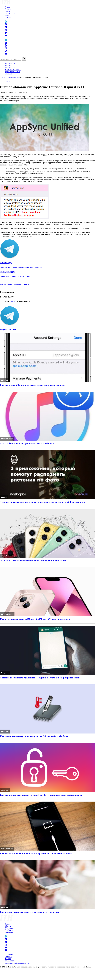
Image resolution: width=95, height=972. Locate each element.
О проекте (9, 955)
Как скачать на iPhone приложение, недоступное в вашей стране (32, 385)
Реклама (8, 959)
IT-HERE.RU (4, 77)
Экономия (9, 932)
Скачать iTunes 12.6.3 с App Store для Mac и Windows (27, 443)
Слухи (7, 11)
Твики (7, 81)
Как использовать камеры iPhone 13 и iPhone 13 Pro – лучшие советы (35, 619)
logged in (13, 301)
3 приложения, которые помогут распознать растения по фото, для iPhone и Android (42, 502)
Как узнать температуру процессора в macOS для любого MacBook (34, 736)
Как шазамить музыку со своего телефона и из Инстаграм (29, 912)
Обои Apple (9, 928)
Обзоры (8, 926)
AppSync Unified (14, 77)
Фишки (8, 15)
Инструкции (10, 13)
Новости (8, 9)
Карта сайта (9, 961)
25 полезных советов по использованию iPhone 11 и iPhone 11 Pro (33, 560)
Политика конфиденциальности (17, 963)
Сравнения (9, 17)
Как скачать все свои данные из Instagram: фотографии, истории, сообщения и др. (41, 795)
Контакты (8, 957)
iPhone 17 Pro (10, 68)
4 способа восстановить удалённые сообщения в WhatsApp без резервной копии (40, 677)
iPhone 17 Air (10, 63)
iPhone (3, 555)
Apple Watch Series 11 (13, 70)
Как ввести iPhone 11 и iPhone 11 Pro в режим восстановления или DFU (36, 853)
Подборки (4, 497)
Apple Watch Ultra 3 (12, 72)
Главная (8, 7)
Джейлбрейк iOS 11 (21, 284)
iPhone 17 (8, 65)
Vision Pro (8, 74)
